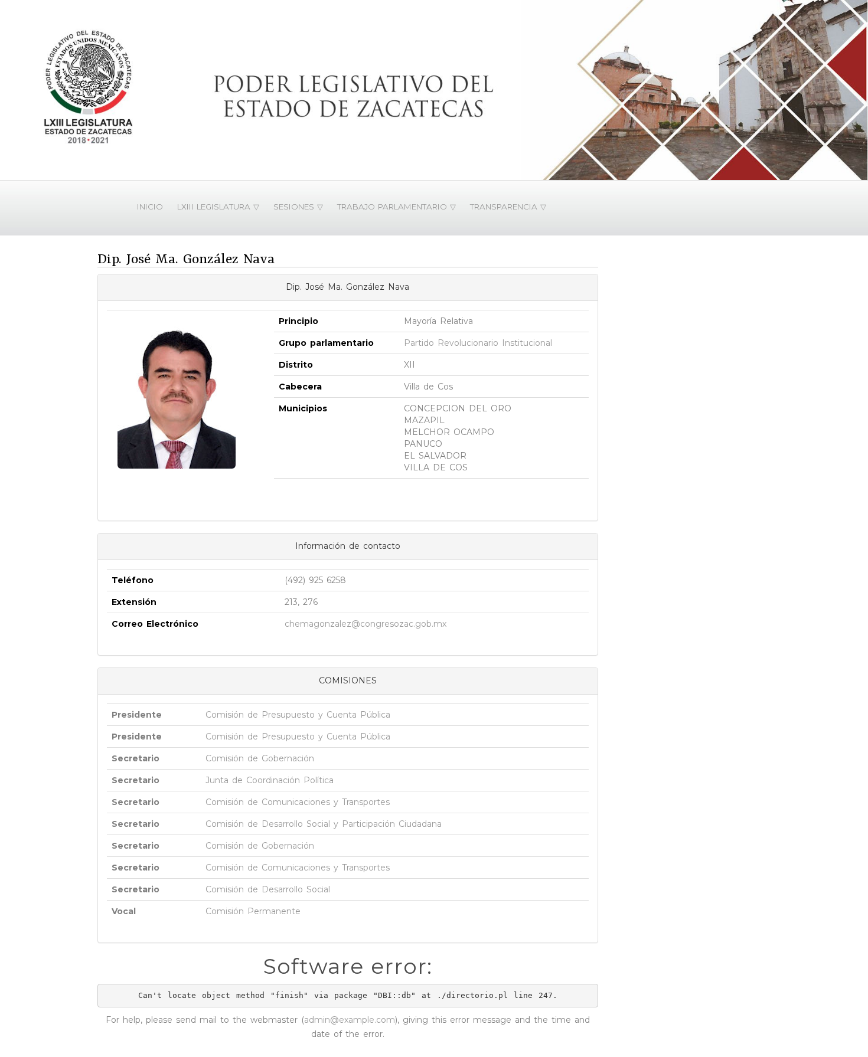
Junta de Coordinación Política (269, 780)
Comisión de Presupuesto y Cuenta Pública (297, 714)
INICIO (150, 206)
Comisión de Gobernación (259, 758)
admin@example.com (349, 1020)
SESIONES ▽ (298, 206)
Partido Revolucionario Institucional (478, 343)
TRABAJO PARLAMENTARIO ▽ (396, 206)
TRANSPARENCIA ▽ (508, 206)
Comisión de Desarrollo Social (267, 889)
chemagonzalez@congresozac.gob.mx (365, 624)
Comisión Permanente (253, 911)
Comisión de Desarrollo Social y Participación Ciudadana (323, 824)
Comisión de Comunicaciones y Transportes (297, 802)
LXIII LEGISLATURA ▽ (218, 206)
